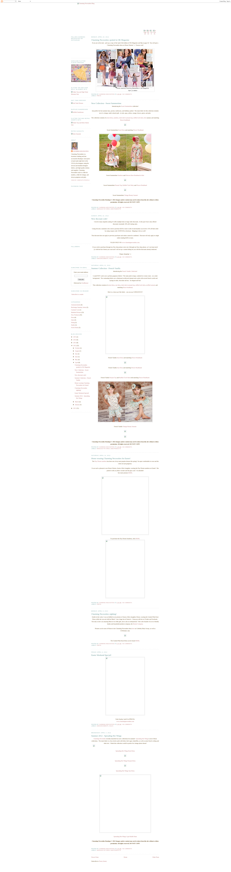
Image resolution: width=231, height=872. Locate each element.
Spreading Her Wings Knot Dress (125, 751)
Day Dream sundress (101, 461)
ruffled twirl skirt (138, 118)
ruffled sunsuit (151, 285)
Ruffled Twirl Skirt (128, 185)
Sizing (73, 322)
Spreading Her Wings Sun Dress (125, 771)
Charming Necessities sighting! (103, 614)
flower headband (125, 120)
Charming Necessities (99, 738)
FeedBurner (85, 283)
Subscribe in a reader (77, 294)
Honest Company (138, 624)
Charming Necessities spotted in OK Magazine (110, 40)
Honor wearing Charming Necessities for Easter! (110, 458)
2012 (75, 345)
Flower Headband (138, 130)
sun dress (118, 285)
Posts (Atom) (103, 861)
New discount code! (99, 219)
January (77, 404)
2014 (75, 340)
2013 (75, 342)
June (76, 356)
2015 (75, 337)
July (76, 354)
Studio (73, 325)
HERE (130, 473)
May (76, 359)
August (77, 351)
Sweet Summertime (126, 106)
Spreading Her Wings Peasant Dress (125, 761)
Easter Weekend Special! (101, 655)
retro (145, 118)
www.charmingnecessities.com (130, 242)
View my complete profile (80, 180)
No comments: (127, 94)
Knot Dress (121, 130)
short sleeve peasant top (126, 118)
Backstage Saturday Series (78, 307)
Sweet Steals (74, 327)
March (77, 402)
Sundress (120, 175)
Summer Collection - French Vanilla (105, 268)
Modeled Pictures (103, 209)
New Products (116, 209)
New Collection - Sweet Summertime (106, 103)
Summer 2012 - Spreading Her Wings (106, 736)
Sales (111, 258)
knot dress (110, 118)
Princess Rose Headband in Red (135, 175)
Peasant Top (118, 185)
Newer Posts (95, 857)
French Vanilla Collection (129, 271)
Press (99, 95)
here (133, 628)
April (76, 362)
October (77, 348)
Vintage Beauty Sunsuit (131, 195)
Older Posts (155, 857)
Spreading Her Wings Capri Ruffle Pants (125, 836)
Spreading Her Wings (142, 738)
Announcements (102, 258)
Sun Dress (120, 367)
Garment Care (75, 310)
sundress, (116, 118)
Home (125, 857)
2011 (75, 408)
